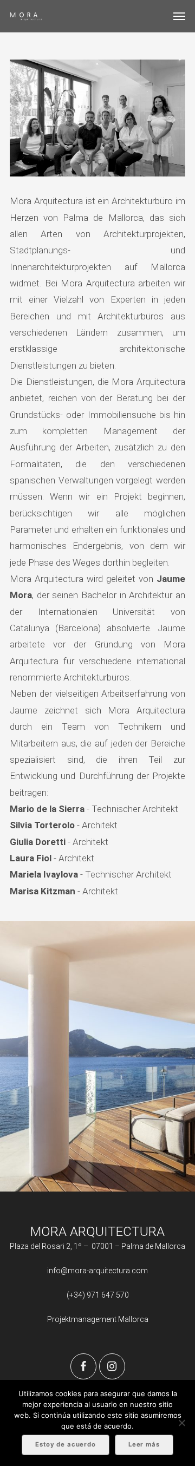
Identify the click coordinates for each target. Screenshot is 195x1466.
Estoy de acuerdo (65, 1444)
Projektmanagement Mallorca (97, 1319)
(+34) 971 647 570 (98, 1295)
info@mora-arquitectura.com (97, 1270)
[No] (181, 1422)
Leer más (144, 1444)
